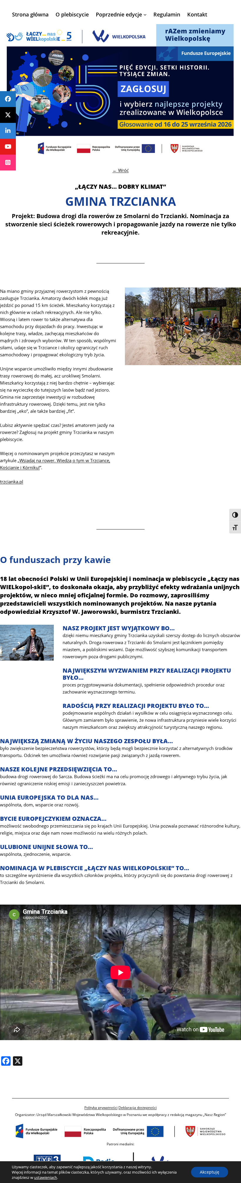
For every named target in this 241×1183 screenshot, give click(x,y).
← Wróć (121, 170)
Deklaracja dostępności (137, 1107)
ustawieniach (45, 1177)
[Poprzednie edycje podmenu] (145, 14)
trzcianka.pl (11, 481)
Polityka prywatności (101, 1107)
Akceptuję (209, 1172)
